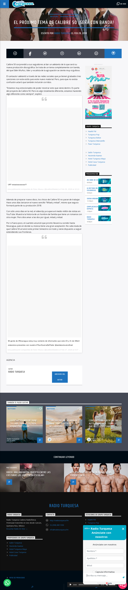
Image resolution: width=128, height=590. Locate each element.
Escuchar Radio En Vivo (16, 529)
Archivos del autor (60, 377)
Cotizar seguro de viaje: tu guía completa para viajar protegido (24, 423)
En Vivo (123, 3)
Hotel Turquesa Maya (97, 158)
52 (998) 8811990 (57, 525)
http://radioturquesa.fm (59, 520)
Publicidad (92, 165)
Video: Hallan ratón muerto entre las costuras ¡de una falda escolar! (28, 474)
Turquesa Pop (93, 134)
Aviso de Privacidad (17, 577)
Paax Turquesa (94, 144)
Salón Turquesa (94, 152)
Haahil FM (92, 131)
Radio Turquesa (62, 33)
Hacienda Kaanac (95, 155)
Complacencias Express (93, 207)
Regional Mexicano (69, 16)
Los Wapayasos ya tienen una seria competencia (90, 474)
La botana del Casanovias (92, 189)
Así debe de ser (93, 180)
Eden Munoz (38, 189)
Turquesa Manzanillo (96, 141)
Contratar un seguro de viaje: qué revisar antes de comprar (64, 423)
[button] (7, 583)
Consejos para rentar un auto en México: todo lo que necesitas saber (103, 423)
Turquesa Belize (94, 138)
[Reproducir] (70, 584)
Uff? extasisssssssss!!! (17, 185)
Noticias (54, 16)
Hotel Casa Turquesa (96, 162)
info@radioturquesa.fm (59, 529)
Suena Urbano (92, 198)
